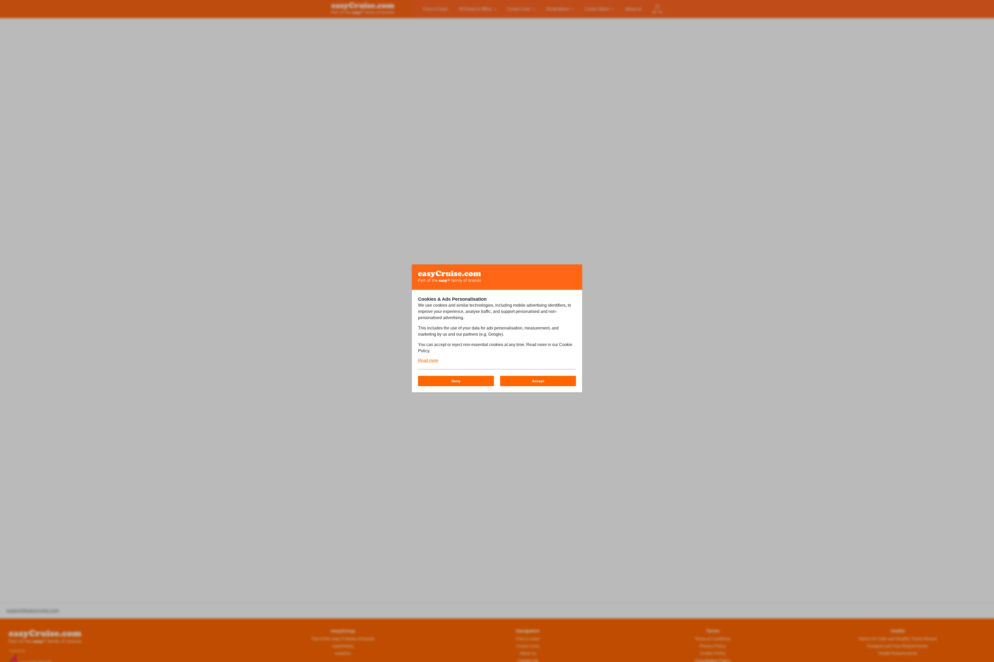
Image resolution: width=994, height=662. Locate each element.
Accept (538, 381)
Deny (456, 381)
